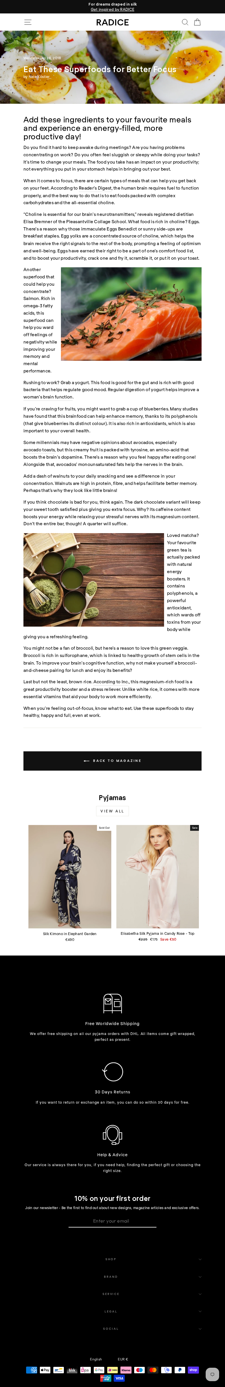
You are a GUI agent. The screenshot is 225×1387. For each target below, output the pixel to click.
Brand (111, 1276)
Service (111, 1294)
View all (112, 811)
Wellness (31, 58)
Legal (111, 1311)
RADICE (112, 22)
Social (111, 1328)
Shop (111, 1259)
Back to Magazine (117, 760)
